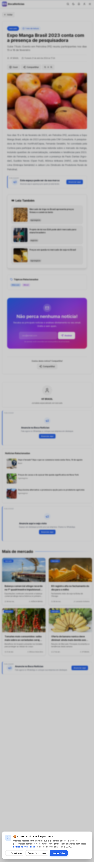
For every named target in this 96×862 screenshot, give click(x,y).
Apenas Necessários (37, 853)
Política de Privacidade (24, 846)
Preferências (16, 853)
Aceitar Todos (59, 853)
